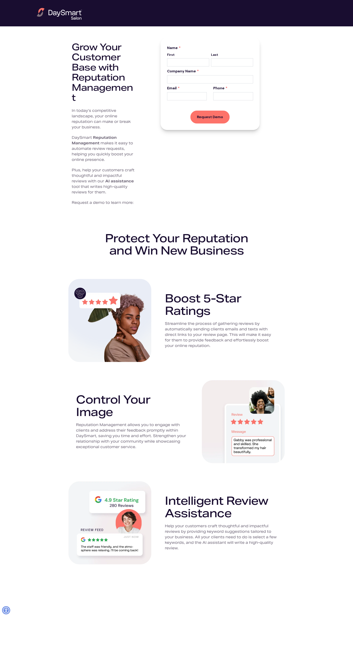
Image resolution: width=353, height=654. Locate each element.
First (171, 55)
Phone (220, 88)
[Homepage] (59, 14)
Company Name (183, 71)
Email (173, 88)
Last (214, 55)
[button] (6, 610)
